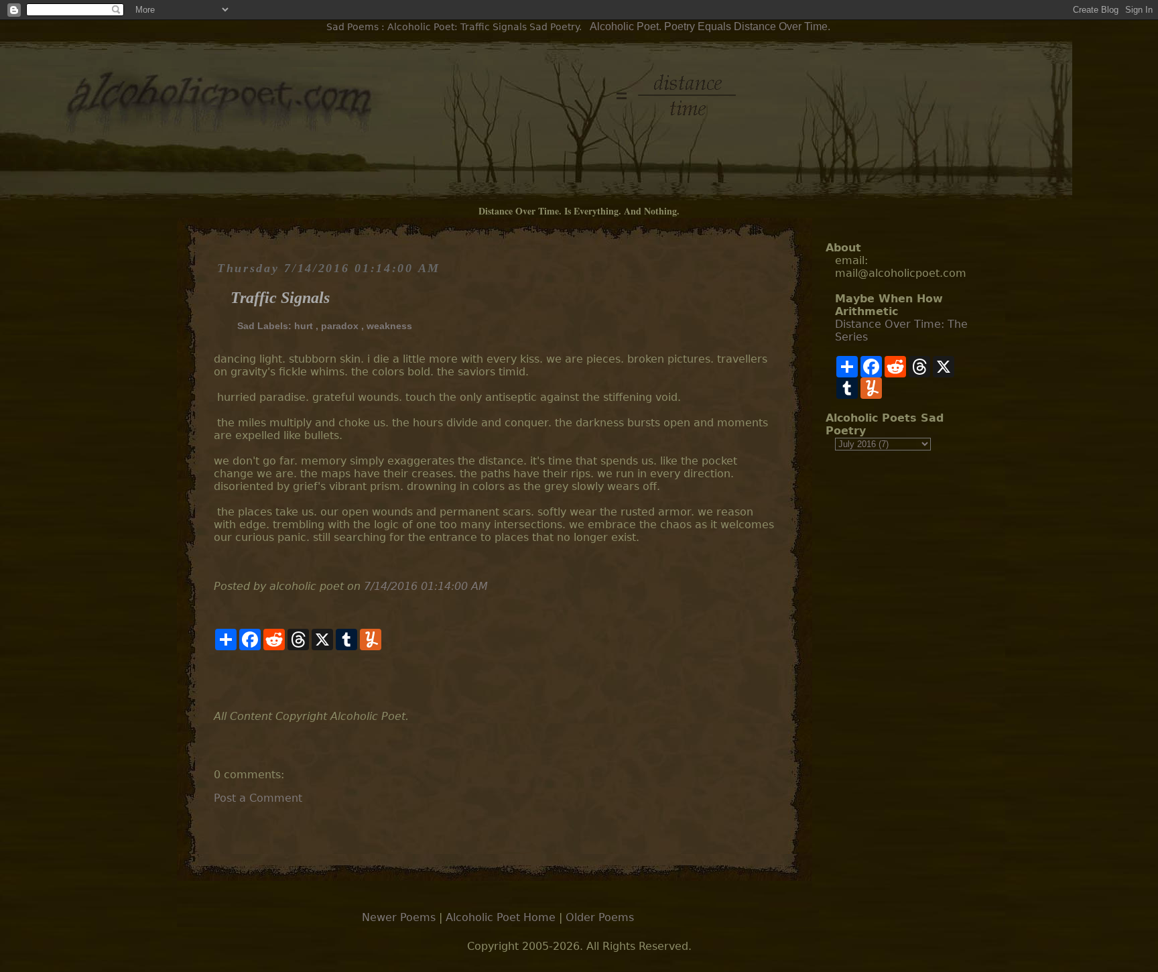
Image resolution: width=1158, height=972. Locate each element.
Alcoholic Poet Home (501, 917)
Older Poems (600, 917)
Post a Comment (258, 798)
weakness (389, 325)
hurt (303, 325)
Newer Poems (399, 917)
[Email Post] (215, 680)
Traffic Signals (280, 297)
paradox (340, 325)
